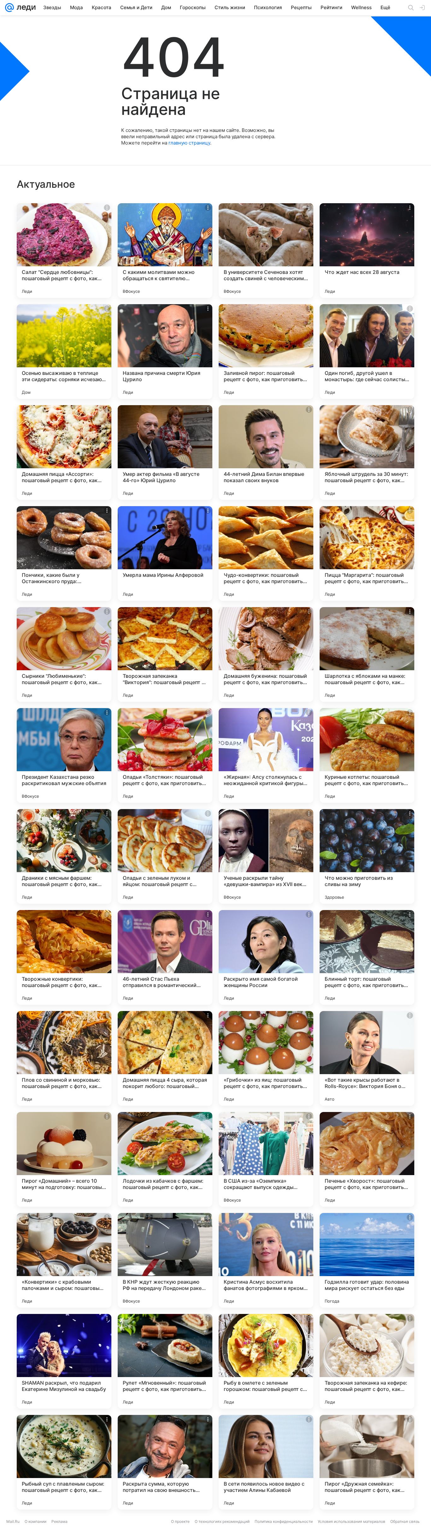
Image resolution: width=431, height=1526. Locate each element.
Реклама (59, 1521)
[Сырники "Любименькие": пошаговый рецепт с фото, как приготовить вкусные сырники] (64, 654)
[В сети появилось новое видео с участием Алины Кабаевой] (266, 1462)
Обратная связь (405, 1521)
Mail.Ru (13, 1521)
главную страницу (189, 143)
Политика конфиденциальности (284, 1521)
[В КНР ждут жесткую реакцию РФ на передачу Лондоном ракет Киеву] (165, 1260)
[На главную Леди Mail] (25, 7)
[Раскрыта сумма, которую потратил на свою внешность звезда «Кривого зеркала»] (165, 1462)
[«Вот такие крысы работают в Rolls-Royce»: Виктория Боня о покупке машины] (367, 1058)
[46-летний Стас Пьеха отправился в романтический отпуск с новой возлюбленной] (165, 957)
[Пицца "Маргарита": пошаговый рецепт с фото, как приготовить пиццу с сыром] (367, 553)
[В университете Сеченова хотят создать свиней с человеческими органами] (266, 250)
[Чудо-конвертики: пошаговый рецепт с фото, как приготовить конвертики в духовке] (266, 553)
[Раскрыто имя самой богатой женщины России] (266, 957)
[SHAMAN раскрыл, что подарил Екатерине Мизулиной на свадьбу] (64, 1361)
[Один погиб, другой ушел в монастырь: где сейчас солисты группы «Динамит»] (367, 351)
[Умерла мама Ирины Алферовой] (165, 553)
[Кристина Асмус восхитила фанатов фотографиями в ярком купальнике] (266, 1260)
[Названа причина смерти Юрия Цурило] (165, 351)
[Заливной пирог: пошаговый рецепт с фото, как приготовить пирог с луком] (266, 351)
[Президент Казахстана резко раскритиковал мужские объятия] (64, 755)
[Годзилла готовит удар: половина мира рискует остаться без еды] (367, 1260)
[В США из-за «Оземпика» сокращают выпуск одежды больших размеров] (266, 1159)
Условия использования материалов (351, 1521)
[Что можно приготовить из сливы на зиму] (367, 856)
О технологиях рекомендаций (222, 1521)
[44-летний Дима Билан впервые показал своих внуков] (266, 452)
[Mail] (9, 7)
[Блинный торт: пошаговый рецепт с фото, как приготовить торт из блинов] (367, 957)
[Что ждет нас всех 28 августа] (367, 250)
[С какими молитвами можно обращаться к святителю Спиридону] (165, 250)
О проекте (180, 1521)
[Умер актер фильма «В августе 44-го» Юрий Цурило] (165, 452)
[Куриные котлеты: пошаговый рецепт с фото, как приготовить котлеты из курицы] (367, 755)
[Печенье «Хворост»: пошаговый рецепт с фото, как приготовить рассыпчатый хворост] (367, 1159)
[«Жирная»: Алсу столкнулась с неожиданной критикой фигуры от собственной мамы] (266, 755)
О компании (35, 1521)
